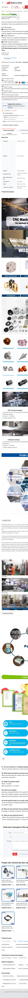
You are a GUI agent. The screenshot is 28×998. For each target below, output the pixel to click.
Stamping (20, 964)
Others (3, 950)
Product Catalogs (23, 941)
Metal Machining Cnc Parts (9, 983)
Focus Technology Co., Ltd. (19, 991)
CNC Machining (5, 944)
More (3, 986)
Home (3, 11)
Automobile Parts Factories (9, 979)
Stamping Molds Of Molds (9, 968)
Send (15, 854)
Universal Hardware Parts (9, 964)
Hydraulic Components (7, 947)
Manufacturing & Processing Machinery (14, 11)
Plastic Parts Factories (8, 976)
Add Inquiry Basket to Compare (10, 125)
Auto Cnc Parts (22, 983)
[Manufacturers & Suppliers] (14, 2)
